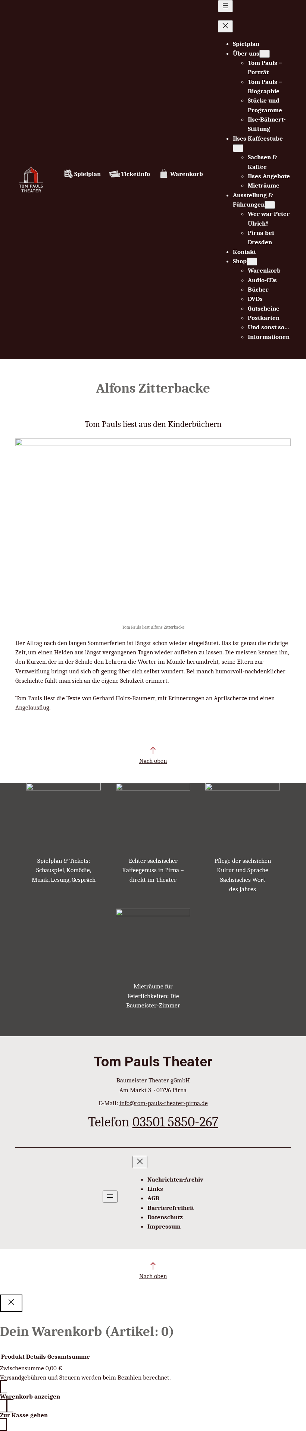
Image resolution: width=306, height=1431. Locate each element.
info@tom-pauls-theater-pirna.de (163, 1103)
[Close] (11, 1303)
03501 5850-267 (175, 1122)
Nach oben (153, 760)
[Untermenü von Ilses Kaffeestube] (238, 148)
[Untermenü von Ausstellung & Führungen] (270, 205)
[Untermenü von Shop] (252, 261)
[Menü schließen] (225, 26)
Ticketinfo (135, 173)
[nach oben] (153, 750)
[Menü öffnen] (225, 6)
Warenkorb (186, 173)
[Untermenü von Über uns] (264, 54)
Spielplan (87, 173)
